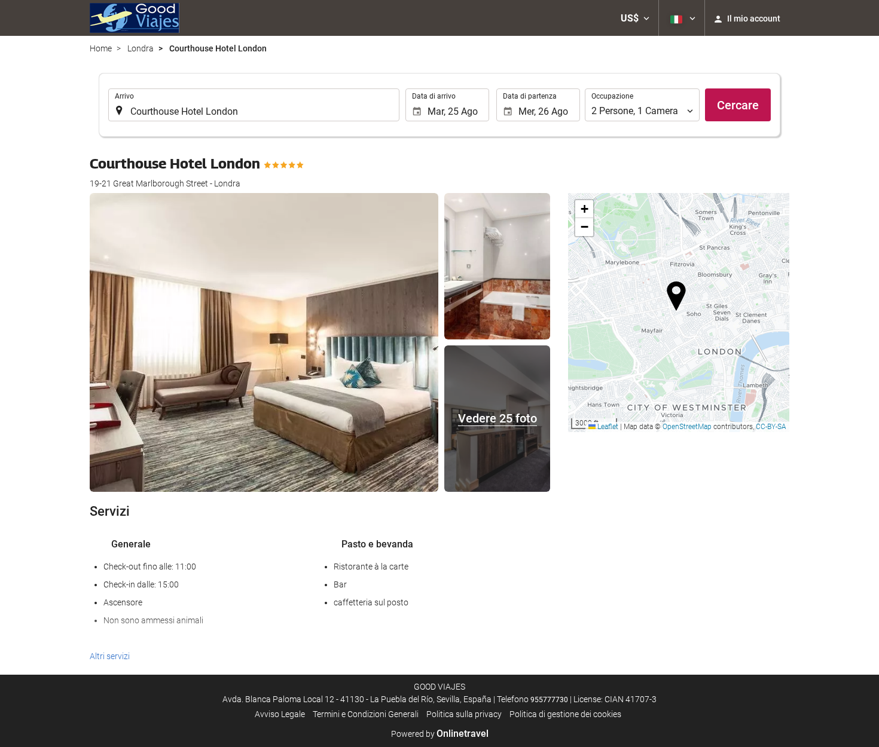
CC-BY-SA (771, 427)
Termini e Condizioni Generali (366, 714)
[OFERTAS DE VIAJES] (134, 18)
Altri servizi (110, 656)
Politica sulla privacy (464, 714)
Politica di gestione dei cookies (565, 714)
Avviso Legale (280, 714)
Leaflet (607, 427)
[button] (635, 18)
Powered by (440, 734)
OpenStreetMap (687, 427)
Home (101, 48)
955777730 (549, 700)
